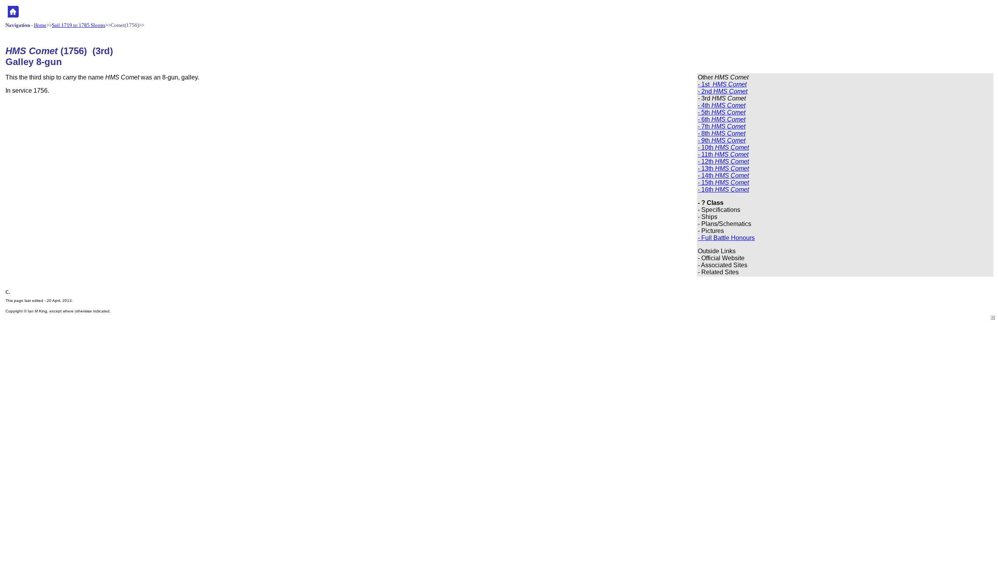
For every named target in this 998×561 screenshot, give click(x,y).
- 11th (723, 154)
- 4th (721, 105)
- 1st (722, 84)
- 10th (723, 147)
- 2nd (722, 91)
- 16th (723, 189)
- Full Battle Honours (726, 238)
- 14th (723, 175)
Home (40, 25)
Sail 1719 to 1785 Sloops (78, 25)
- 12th (723, 161)
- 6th (721, 119)
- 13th (723, 168)
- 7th (721, 126)
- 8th (721, 133)
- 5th (721, 112)
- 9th (721, 140)
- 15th (723, 182)
